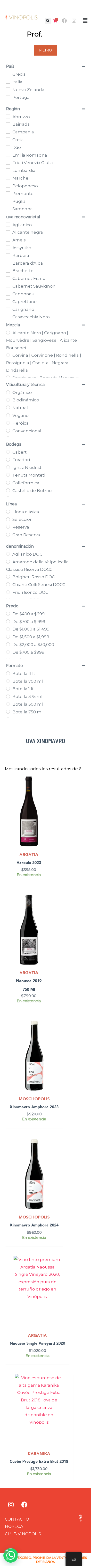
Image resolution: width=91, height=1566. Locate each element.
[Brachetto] (8, 271)
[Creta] (8, 139)
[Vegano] (8, 415)
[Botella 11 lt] (8, 673)
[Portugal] (8, 97)
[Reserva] (8, 527)
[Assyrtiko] (8, 247)
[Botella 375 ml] (8, 696)
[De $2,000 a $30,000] (8, 644)
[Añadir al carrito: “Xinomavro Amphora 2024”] (59, 1154)
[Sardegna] (8, 209)
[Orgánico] (8, 392)
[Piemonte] (8, 193)
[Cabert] (8, 452)
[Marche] (8, 178)
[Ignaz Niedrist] (8, 467)
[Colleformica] (8, 483)
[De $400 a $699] (8, 614)
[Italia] (8, 82)
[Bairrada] (8, 124)
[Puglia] (8, 201)
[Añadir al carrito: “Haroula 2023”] (48, 792)
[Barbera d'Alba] (8, 263)
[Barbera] (8, 255)
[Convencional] (8, 431)
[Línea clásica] (8, 512)
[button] (48, 21)
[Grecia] (8, 74)
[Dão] (8, 147)
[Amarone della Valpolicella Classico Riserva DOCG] (8, 562)
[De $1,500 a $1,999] (8, 637)
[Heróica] (8, 423)
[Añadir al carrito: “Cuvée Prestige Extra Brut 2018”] (68, 1391)
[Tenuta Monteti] (8, 475)
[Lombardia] (8, 170)
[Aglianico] (8, 224)
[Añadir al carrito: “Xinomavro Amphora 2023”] (59, 1036)
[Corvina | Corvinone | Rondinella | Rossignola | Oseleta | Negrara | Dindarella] (8, 355)
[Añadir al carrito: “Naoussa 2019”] (48, 910)
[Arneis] (8, 240)
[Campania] (8, 132)
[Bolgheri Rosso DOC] (8, 577)
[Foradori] (8, 460)
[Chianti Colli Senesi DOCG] (8, 584)
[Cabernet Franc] (8, 278)
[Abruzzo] (8, 116)
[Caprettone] (8, 301)
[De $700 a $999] (8, 652)
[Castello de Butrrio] (8, 490)
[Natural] (8, 407)
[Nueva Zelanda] (8, 89)
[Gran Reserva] (8, 534)
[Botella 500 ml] (8, 704)
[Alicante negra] (8, 232)
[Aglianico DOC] (8, 554)
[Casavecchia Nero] (8, 317)
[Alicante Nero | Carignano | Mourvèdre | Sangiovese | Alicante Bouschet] (8, 332)
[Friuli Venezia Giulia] (8, 163)
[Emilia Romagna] (8, 155)
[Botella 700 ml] (8, 681)
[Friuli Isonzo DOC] (8, 592)
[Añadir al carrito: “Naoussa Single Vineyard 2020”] (65, 1273)
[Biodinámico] (8, 400)
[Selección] (8, 519)
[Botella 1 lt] (8, 689)
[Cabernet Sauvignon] (8, 286)
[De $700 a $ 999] (8, 621)
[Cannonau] (8, 294)
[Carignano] (8, 309)
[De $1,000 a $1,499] (8, 629)
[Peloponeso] (8, 186)
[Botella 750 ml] (8, 712)
